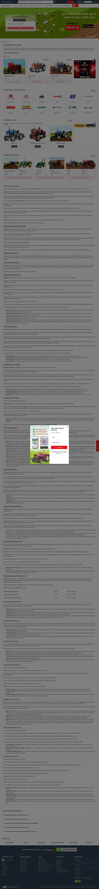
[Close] (67, 426)
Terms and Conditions (62, 452)
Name (53, 437)
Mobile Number (56, 442)
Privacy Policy (60, 453)
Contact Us (60, 447)
